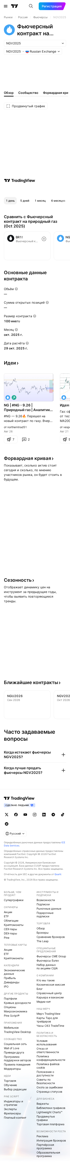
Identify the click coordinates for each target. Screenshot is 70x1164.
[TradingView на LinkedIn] (44, 814)
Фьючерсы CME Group (51, 956)
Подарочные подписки (45, 914)
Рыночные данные (49, 908)
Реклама (42, 1136)
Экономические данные (14, 972)
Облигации (11, 920)
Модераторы (12, 1068)
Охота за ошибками (50, 1087)
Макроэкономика (15, 1011)
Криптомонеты (14, 924)
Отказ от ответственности (48, 1050)
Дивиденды (11, 982)
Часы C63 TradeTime (50, 1025)
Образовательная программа (48, 1154)
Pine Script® (11, 1015)
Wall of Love (11, 1048)
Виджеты (43, 1103)
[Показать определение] (16, 289)
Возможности (46, 900)
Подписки (43, 904)
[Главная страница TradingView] (14, 6)
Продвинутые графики (46, 1118)
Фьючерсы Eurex (48, 960)
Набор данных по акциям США (47, 966)
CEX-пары (10, 929)
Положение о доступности (45, 1073)
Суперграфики (13, 900)
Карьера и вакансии (50, 997)
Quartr (57, 874)
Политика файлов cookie (48, 1065)
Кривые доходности (17, 1002)
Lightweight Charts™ (49, 1112)
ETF (6, 916)
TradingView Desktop (17, 1032)
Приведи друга (14, 1052)
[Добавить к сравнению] (44, 239)
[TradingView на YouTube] (25, 814)
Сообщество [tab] (28, 93)
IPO (6, 986)
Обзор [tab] (9, 93)
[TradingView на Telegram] (53, 814)
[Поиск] (31, 6)
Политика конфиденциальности (51, 1058)
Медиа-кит (44, 1001)
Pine (6, 937)
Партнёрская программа (45, 1146)
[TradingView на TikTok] (62, 814)
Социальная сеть (15, 1044)
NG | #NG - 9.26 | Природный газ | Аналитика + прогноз (28, 407)
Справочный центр (49, 993)
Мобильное (11, 1027)
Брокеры (43, 932)
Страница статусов (49, 1091)
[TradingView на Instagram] (34, 814)
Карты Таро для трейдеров (47, 1019)
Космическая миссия (51, 984)
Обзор (41, 928)
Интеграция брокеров (51, 1140)
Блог (40, 988)
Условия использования (47, 1042)
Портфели (10, 998)
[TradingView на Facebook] (16, 814)
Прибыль (10, 978)
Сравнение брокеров (51, 936)
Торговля (10, 1080)
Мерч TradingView (48, 1013)
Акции (8, 912)
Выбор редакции (15, 1089)
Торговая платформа (50, 1124)
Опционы (10, 1007)
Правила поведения (17, 1064)
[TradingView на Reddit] (6, 824)
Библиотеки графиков (51, 1108)
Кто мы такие (46, 980)
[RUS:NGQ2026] (63, 397)
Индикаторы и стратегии (13, 1103)
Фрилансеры (12, 1113)
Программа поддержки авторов (17, 1058)
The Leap (43, 941)
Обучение (10, 1085)
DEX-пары (10, 933)
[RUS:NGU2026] (7, 397)
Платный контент (15, 1117)
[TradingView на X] (6, 814)
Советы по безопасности (46, 1081)
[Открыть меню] (6, 6)
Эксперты (10, 1109)
